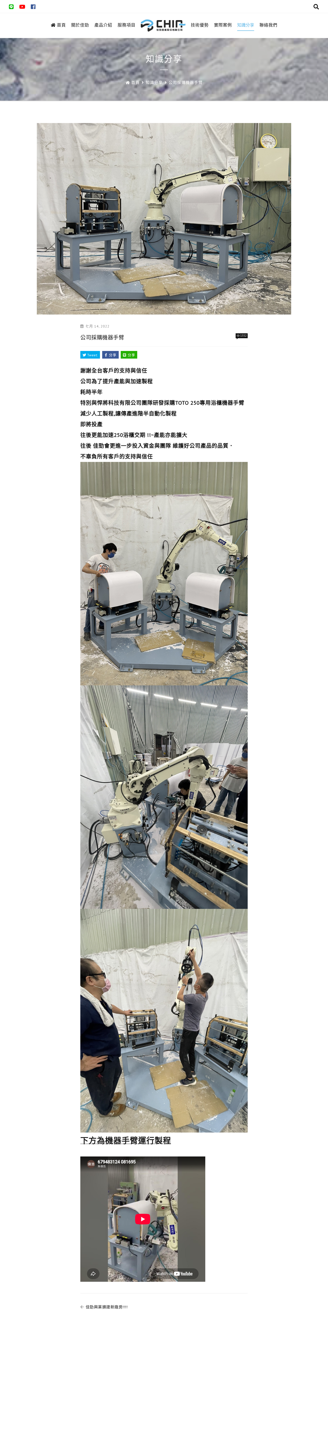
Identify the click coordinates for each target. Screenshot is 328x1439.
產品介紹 (103, 25)
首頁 (61, 25)
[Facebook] (33, 7)
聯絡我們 (268, 25)
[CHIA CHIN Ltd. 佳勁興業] (163, 25)
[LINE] (11, 7)
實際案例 (223, 25)
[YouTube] (22, 7)
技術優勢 (200, 25)
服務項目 (126, 25)
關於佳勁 (80, 25)
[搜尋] (316, 7)
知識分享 (245, 25)
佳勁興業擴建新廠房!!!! (107, 1306)
